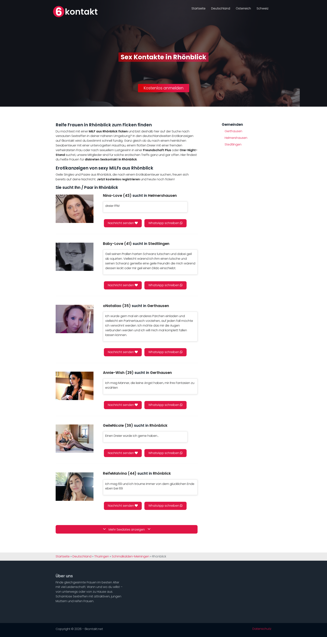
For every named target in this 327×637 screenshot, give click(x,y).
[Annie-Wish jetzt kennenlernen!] (74, 386)
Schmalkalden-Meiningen (130, 556)
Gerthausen (233, 131)
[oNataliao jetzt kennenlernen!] (74, 319)
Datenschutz (261, 629)
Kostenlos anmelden (164, 88)
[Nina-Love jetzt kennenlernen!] (74, 209)
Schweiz (263, 8)
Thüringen (101, 556)
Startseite (199, 8)
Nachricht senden (121, 223)
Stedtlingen (233, 144)
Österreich (243, 8)
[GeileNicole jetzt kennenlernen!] (74, 438)
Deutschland (220, 8)
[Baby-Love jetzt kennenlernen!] (74, 257)
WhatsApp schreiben (164, 223)
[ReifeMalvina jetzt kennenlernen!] (74, 486)
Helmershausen (236, 138)
